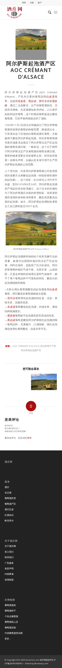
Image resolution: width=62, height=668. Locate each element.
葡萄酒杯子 (10, 610)
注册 (32, 2)
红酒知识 (9, 515)
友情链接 (9, 579)
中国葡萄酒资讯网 (14, 633)
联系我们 (9, 557)
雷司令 (43, 101)
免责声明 (9, 568)
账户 (40, 2)
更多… (8, 638)
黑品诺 (32, 101)
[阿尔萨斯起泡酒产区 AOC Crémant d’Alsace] (31, 44)
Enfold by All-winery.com (36, 663)
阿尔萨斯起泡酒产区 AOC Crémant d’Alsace (31, 70)
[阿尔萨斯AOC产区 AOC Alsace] (44, 382)
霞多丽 (11, 315)
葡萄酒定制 (10, 627)
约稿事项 (9, 573)
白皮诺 (50, 96)
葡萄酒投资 (10, 498)
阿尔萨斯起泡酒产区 (31, 350)
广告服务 (9, 562)
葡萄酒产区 (10, 503)
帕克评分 (9, 520)
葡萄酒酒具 (10, 605)
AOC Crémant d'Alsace (26, 346)
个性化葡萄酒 (11, 616)
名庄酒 (8, 492)
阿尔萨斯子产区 (48, 346)
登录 (24, 2)
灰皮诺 (22, 101)
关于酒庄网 (10, 546)
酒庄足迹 (9, 509)
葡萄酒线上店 (11, 621)
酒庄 (7, 487)
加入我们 (9, 551)
